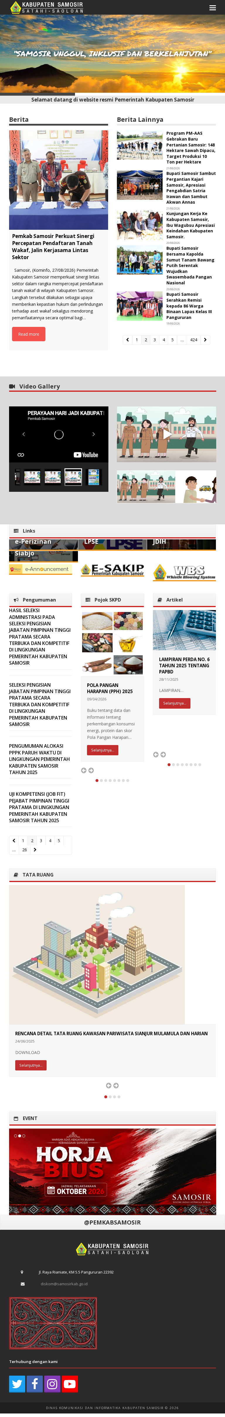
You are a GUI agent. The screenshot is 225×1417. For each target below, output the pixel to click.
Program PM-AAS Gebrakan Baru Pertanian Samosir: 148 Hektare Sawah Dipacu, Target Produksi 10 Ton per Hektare (190, 147)
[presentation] (84, 770)
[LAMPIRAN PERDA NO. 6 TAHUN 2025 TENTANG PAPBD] (184, 629)
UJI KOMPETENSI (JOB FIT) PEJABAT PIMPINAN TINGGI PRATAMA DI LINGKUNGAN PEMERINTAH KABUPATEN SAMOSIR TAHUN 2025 (39, 807)
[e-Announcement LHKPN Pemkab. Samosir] (40, 568)
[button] (212, 7)
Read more (28, 334)
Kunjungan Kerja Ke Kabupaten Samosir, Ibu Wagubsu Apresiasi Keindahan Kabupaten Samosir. (190, 225)
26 (26, 849)
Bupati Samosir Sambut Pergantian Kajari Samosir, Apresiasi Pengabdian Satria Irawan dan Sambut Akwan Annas (191, 187)
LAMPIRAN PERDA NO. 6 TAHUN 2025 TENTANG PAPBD (184, 665)
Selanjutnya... (102, 750)
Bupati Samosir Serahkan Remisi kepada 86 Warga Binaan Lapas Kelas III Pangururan (189, 305)
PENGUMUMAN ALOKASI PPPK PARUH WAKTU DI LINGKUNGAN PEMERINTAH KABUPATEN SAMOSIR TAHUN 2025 (39, 759)
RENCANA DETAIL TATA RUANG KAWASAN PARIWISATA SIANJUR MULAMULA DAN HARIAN (111, 1033)
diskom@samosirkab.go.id (64, 1285)
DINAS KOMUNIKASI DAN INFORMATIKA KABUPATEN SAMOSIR (104, 1409)
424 (195, 339)
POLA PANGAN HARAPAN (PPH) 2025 (110, 688)
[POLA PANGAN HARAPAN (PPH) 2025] (112, 642)
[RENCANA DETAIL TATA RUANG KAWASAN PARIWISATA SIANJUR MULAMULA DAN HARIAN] (97, 954)
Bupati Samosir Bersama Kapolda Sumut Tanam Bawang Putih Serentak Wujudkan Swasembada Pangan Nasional (190, 265)
